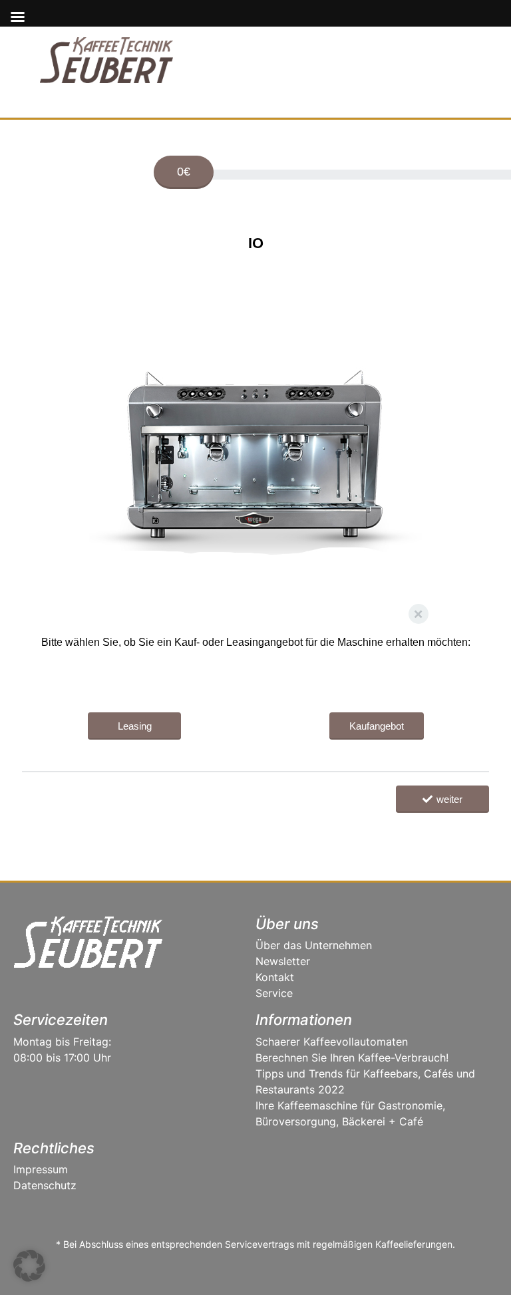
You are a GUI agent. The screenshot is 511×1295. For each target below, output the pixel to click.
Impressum (40, 1169)
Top (479, 1263)
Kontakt (275, 977)
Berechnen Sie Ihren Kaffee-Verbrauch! (352, 1057)
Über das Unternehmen (314, 945)
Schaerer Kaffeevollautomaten (332, 1041)
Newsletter (283, 961)
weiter (449, 799)
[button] (29, 1265)
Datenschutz (45, 1185)
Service (274, 993)
